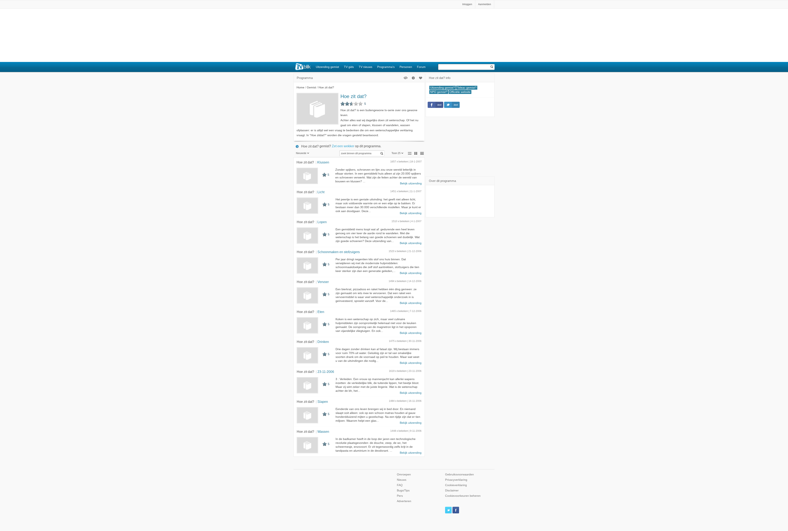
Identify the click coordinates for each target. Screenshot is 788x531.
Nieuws (401, 479)
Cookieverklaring (456, 485)
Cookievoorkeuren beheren (463, 495)
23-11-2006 (325, 371)
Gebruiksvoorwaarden (459, 474)
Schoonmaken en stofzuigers (338, 252)
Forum (421, 67)
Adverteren (404, 501)
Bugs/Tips (403, 490)
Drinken (323, 342)
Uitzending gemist (327, 67)
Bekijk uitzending (411, 183)
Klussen (323, 162)
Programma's (386, 67)
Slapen (322, 401)
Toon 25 (396, 153)
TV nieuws (365, 67)
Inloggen (467, 4)
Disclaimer (452, 490)
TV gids (349, 67)
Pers (400, 495)
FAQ (400, 485)
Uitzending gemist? (442, 87)
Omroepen (404, 474)
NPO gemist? (438, 92)
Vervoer (323, 282)
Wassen (323, 431)
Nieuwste (301, 153)
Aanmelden (484, 4)
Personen (406, 67)
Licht (320, 192)
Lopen (322, 222)
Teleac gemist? (466, 87)
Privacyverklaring (456, 479)
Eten (320, 312)
